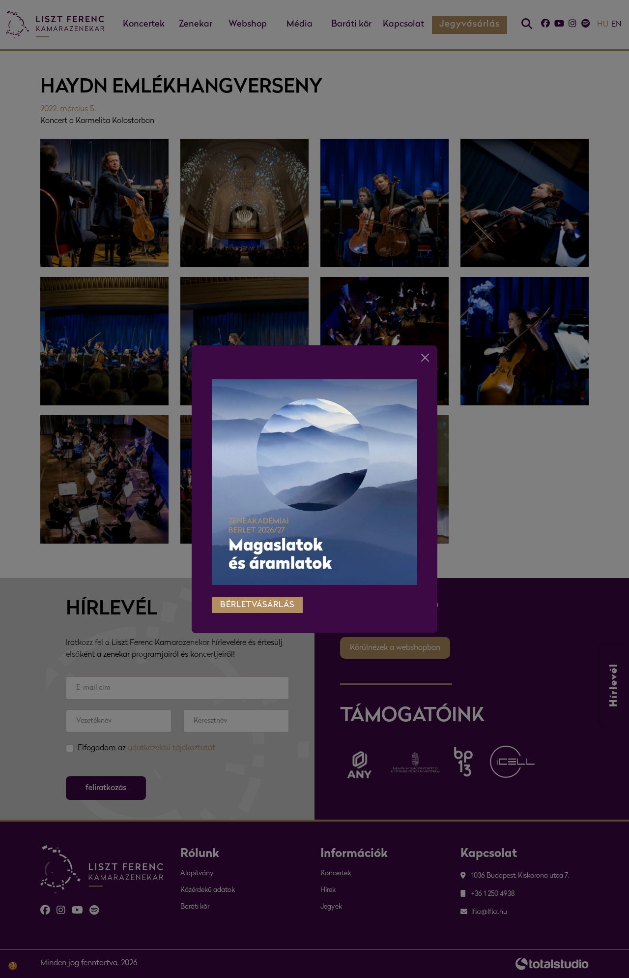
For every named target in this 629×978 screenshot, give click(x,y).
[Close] (425, 358)
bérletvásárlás (257, 605)
